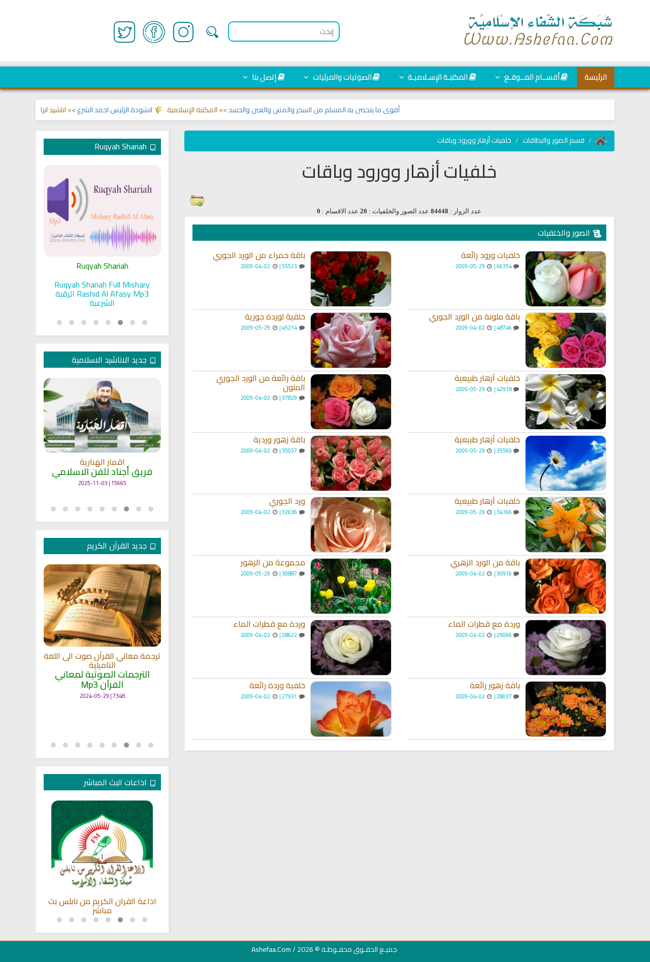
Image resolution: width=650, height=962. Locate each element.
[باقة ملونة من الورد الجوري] (565, 340)
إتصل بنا (263, 77)
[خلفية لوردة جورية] (351, 340)
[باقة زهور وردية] (351, 463)
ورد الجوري (287, 501)
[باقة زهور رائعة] (565, 709)
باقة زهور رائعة (495, 685)
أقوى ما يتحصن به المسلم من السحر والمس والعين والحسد (331, 109)
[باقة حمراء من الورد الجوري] (351, 279)
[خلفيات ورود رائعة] (565, 279)
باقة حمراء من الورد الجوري (259, 255)
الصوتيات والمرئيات (341, 77)
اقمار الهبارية (102, 462)
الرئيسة (595, 77)
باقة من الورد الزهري (485, 562)
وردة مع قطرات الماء (484, 624)
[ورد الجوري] (351, 525)
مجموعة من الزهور (273, 562)
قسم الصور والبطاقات (553, 140)
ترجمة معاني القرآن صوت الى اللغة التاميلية (102, 660)
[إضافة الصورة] (197, 198)
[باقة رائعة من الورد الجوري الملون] (351, 402)
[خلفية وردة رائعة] (351, 709)
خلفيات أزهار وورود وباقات (474, 140)
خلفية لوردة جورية (275, 317)
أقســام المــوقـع (531, 77)
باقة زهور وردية (279, 439)
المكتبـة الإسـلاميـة (437, 77)
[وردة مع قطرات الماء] (565, 648)
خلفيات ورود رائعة (490, 255)
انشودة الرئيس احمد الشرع (132, 109)
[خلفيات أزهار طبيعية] (565, 402)
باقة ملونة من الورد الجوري (474, 317)
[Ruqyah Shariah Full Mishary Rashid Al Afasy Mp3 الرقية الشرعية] (102, 210)
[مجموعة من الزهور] (351, 586)
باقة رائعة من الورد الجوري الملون (260, 383)
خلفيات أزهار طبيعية (487, 378)
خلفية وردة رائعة (277, 685)
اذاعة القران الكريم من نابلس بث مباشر (102, 906)
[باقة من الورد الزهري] (565, 586)
